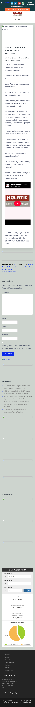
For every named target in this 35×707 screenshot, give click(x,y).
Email (4, 327)
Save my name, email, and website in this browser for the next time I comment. (17, 347)
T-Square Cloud (26, 702)
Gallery (7, 657)
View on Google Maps (11, 693)
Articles (7, 654)
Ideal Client (8, 660)
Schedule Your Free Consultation (17, 9)
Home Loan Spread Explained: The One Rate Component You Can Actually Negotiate (17, 404)
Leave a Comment (19, 58)
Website (5, 335)
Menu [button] (19, 19)
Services (7, 667)
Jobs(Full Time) (9, 662)
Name (4, 318)
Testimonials (9, 670)
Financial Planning (14, 60)
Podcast (7, 665)
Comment (6, 292)
